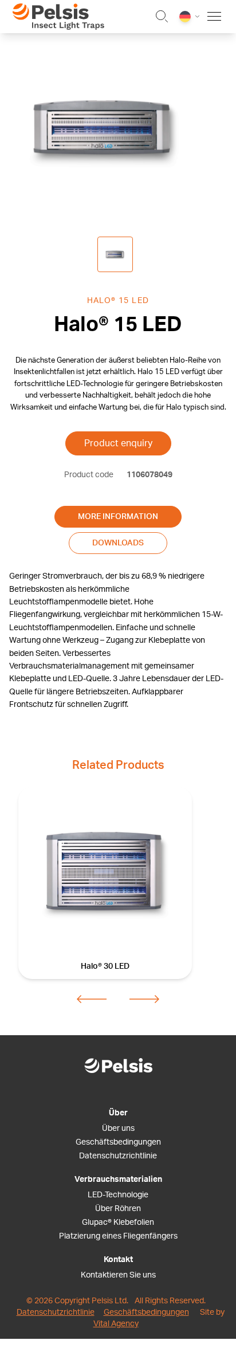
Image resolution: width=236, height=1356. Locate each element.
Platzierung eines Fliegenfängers (118, 1236)
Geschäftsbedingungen (118, 1142)
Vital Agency (116, 1324)
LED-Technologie (118, 1195)
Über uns (118, 1129)
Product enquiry (118, 443)
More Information (118, 517)
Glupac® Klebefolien (118, 1223)
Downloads (118, 543)
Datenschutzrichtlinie (118, 1156)
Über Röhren (118, 1209)
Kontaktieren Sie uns (118, 1275)
